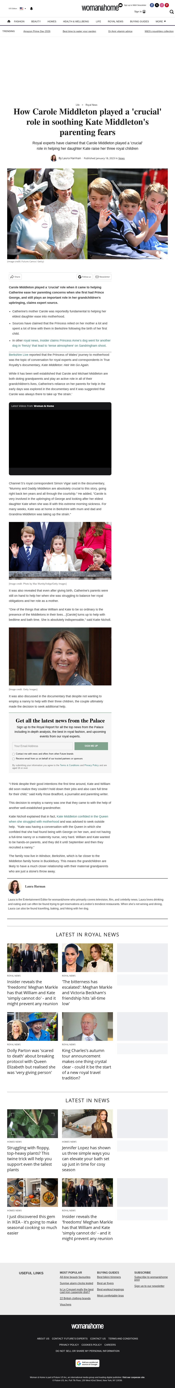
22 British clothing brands (75, 1298)
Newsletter (104, 276)
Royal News (115, 21)
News (121, 158)
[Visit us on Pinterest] (167, 5)
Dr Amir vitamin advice (120, 31)
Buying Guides (139, 21)
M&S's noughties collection (159, 31)
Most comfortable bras (110, 1295)
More (160, 21)
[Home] (9, 21)
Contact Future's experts (70, 1338)
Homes (52, 21)
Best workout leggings (110, 1289)
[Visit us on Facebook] (152, 5)
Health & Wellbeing (76, 21)
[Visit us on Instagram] (162, 5)
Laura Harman (71, 158)
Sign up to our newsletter (149, 1286)
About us (43, 1338)
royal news (31, 340)
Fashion (19, 21)
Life (98, 21)
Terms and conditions (123, 1338)
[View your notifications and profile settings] (31, 8)
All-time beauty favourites (75, 1277)
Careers (110, 1344)
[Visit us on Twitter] (157, 5)
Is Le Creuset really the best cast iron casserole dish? (76, 1291)
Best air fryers (105, 1283)
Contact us (98, 1338)
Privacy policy (69, 1344)
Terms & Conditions (69, 765)
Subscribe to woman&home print (151, 1278)
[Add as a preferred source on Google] (87, 1363)
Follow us (86, 276)
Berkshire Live (18, 354)
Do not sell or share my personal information (87, 1351)
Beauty (36, 21)
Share (17, 276)
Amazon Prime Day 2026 (36, 31)
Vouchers (65, 1304)
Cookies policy (92, 1344)
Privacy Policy (91, 765)
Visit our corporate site (133, 1377)
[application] (60, 439)
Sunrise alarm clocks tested (76, 1283)
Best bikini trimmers (109, 1277)
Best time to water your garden (79, 31)
